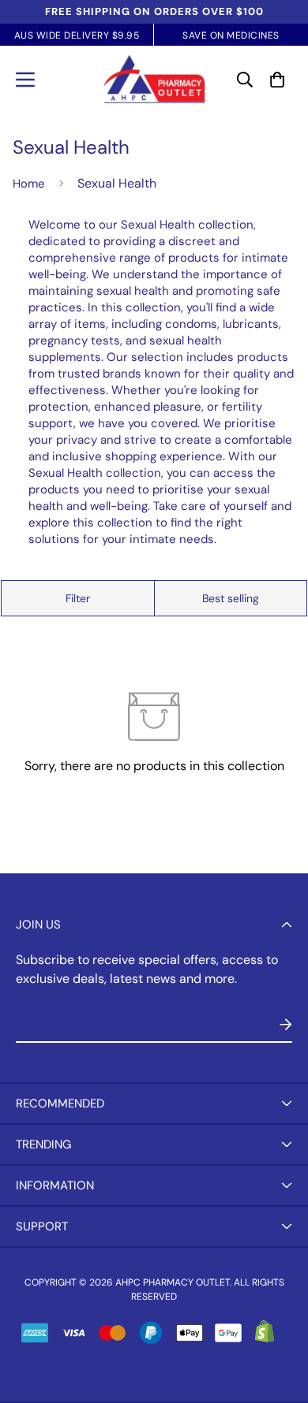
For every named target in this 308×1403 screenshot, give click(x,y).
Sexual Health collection (94, 473)
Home (29, 184)
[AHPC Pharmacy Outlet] (154, 80)
